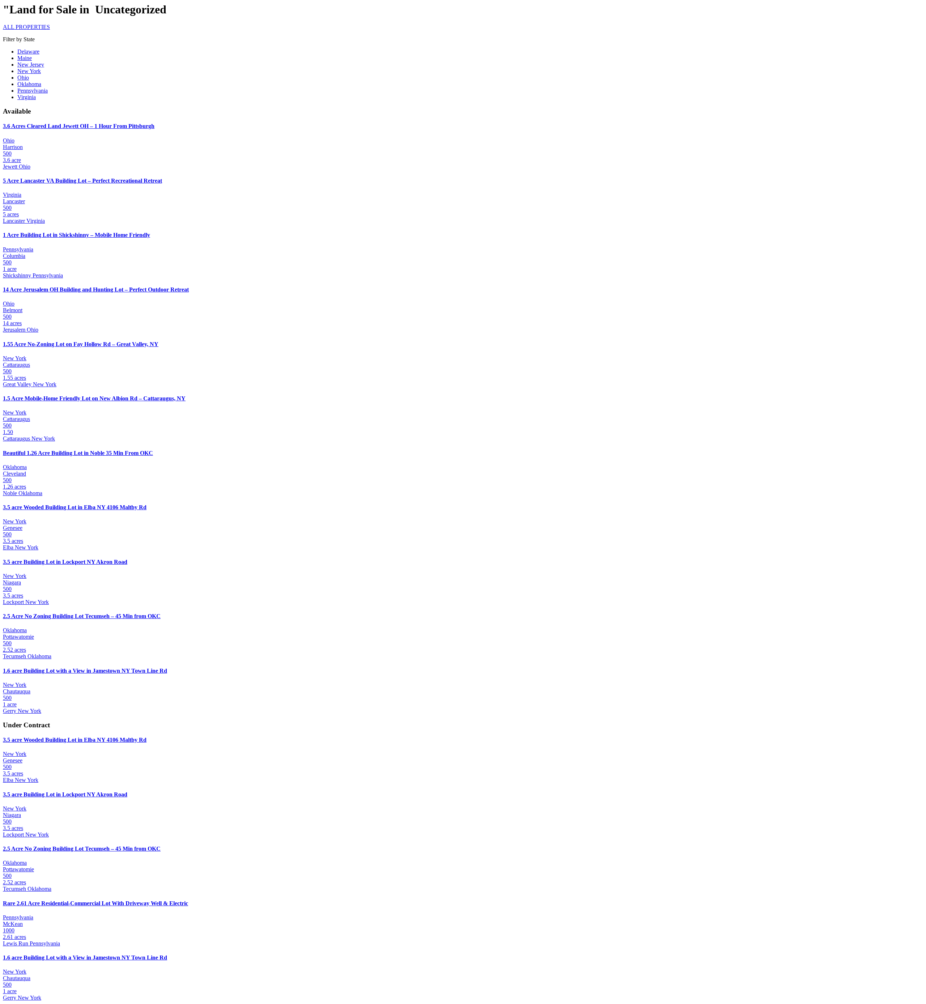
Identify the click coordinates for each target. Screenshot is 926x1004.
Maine (24, 58)
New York (29, 71)
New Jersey (30, 64)
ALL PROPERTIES (26, 27)
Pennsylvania (32, 91)
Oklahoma (29, 84)
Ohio (23, 78)
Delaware (28, 51)
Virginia (26, 97)
